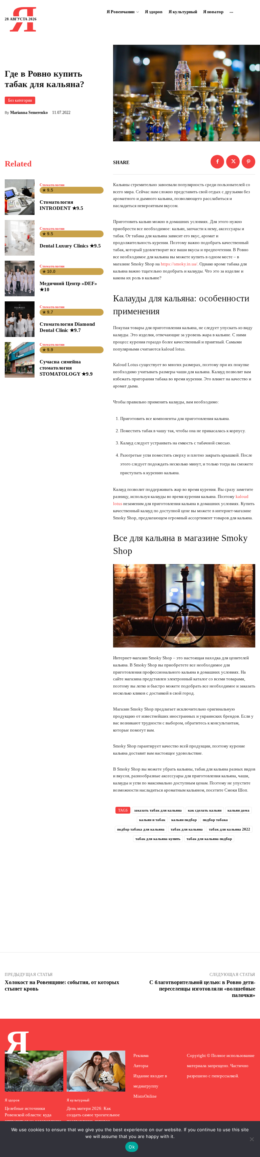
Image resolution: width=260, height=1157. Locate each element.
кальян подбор (184, 820)
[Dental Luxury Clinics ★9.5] (20, 238)
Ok (132, 1147)
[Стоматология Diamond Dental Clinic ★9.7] (20, 319)
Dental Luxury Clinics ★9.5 (70, 245)
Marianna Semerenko (29, 113)
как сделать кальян (204, 810)
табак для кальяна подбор (209, 839)
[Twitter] (233, 161)
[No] (251, 1139)
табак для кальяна (187, 829)
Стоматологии (52, 185)
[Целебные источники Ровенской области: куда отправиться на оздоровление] (34, 1071)
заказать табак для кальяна (158, 810)
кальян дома (239, 810)
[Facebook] (217, 161)
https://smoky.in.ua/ (179, 263)
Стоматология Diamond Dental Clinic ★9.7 (67, 327)
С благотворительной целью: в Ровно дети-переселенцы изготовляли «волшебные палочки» (202, 988)
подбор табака (215, 820)
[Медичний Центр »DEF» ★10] (20, 278)
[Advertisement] (184, 888)
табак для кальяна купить (157, 839)
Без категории (20, 100)
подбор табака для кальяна (141, 829)
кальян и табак (152, 820)
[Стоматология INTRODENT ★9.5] (20, 197)
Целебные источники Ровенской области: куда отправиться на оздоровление (33, 1114)
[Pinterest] (248, 161)
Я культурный (78, 1100)
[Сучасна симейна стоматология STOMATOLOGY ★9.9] (20, 360)
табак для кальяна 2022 (229, 829)
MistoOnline (145, 1096)
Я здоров (12, 1100)
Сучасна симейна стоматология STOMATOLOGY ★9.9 (66, 368)
